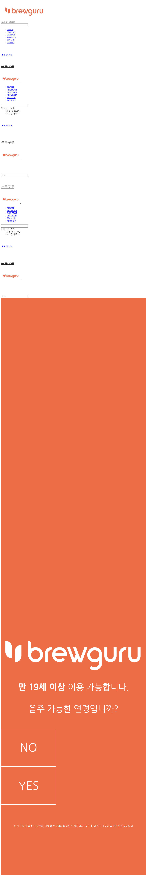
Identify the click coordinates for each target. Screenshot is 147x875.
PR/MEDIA (11, 37)
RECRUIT (10, 42)
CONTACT (11, 34)
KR (3, 54)
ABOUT (10, 29)
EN (7, 54)
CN (10, 54)
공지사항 (10, 40)
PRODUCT (11, 32)
